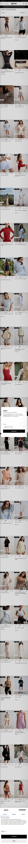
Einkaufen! (14, 431)
